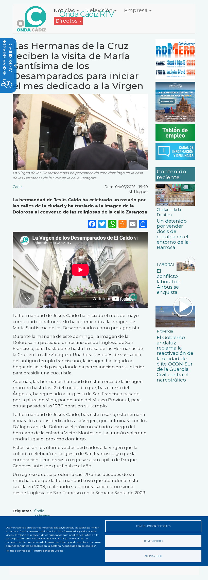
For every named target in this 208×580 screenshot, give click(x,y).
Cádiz (39, 511)
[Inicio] (33, 18)
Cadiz (17, 187)
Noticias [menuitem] (65, 10)
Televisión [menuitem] (100, 10)
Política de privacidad (18, 551)
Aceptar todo (153, 556)
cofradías (42, 516)
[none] (143, 223)
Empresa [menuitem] (136, 10)
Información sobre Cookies (48, 551)
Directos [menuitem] (67, 21)
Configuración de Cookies (153, 526)
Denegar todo (153, 541)
